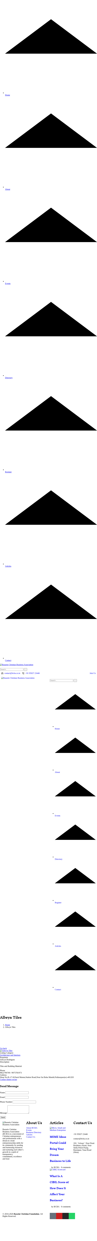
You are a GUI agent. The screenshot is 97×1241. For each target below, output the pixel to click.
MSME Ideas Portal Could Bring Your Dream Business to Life (60, 1149)
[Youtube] (59, 1216)
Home (7, 1025)
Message (3, 1113)
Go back (3, 1048)
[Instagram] (65, 1216)
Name (2, 1092)
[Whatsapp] (72, 1216)
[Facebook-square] (53, 1216)
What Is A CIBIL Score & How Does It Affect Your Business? (59, 1188)
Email (2, 1097)
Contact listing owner (8, 1079)
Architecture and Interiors (10, 1055)
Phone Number (6, 1102)
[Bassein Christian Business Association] (17, 678)
